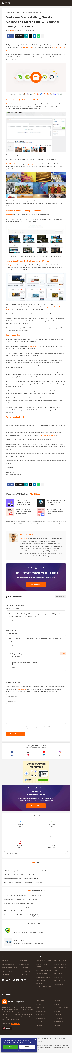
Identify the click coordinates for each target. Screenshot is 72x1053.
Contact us (5, 975)
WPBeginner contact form (48, 435)
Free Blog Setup (59, 984)
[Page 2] (35, 917)
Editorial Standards (8, 964)
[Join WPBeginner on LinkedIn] (44, 755)
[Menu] (69, 3)
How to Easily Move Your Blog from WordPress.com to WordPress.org (56, 502)
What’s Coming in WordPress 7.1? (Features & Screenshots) (20, 875)
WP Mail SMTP (40, 1015)
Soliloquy (9, 265)
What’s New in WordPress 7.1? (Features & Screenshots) (19, 867)
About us (5, 961)
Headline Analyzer (41, 974)
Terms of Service (24, 964)
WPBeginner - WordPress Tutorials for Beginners (8, 3)
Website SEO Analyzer (43, 977)
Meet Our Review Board (9, 968)
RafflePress (57, 1015)
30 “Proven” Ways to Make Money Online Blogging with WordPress (22, 895)
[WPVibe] (36, 772)
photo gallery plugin (34, 164)
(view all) (42, 924)
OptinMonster (40, 1001)
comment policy (22, 689)
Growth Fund (23, 975)
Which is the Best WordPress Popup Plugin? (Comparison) (19, 907)
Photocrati (9, 215)
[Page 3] (37, 917)
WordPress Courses (60, 961)
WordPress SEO (58, 977)
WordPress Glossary (60, 964)
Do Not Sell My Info (25, 971)
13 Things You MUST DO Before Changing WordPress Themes (55, 512)
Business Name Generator (44, 961)
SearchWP (57, 1011)
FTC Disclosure (23, 968)
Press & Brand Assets (8, 971)
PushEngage (58, 1018)
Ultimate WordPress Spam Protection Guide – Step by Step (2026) (22, 879)
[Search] (65, 3)
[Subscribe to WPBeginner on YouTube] (44, 752)
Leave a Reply (60, 597)
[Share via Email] (42, 36)
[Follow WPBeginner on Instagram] (60, 752)
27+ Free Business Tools (43, 987)
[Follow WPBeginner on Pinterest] (28, 755)
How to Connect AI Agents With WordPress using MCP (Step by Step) (23, 883)
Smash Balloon (40, 1018)
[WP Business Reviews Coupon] (8, 942)
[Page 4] (39, 917)
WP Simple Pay (58, 1004)
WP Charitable (58, 1022)
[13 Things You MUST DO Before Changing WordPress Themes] (41, 512)
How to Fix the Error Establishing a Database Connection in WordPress (23, 502)
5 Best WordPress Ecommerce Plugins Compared (17, 911)
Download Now (36, 585)
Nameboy (39, 1025)
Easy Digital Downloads (61, 1008)
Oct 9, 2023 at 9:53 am (16, 656)
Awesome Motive (28, 47)
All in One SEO (40, 1008)
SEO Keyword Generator (43, 970)
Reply (10, 620)
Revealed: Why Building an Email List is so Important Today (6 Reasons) (24, 512)
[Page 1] (33, 917)
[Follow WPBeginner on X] (28, 752)
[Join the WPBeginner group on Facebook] (12, 755)
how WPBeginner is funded (24, 524)
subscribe (59, 727)
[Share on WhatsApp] (38, 36)
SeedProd (39, 1022)
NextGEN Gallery (11, 164)
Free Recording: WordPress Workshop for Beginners (18, 903)
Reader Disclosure (30, 31)
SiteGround (38, 1041)
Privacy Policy (23, 961)
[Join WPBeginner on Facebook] (12, 752)
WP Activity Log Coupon (20, 930)
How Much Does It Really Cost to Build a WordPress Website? (20, 899)
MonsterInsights (41, 1011)
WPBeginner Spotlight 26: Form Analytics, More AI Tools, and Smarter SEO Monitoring (27, 871)
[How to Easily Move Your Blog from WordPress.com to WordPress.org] (41, 503)
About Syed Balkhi (27, 534)
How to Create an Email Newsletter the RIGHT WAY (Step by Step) (22, 915)
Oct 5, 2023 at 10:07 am (12, 633)
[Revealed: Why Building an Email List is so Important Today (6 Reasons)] (10, 512)
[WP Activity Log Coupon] (8, 931)
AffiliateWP (57, 1025)
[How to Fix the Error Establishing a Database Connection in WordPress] (10, 503)
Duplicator (57, 1001)
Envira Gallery (10, 104)
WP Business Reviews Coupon (22, 941)
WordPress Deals (59, 974)
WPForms (39, 1004)
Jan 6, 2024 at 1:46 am (12, 608)
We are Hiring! (15, 1024)
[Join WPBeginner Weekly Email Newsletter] (60, 755)
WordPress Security (60, 981)
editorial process (10, 526)
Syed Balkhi (11, 31)
